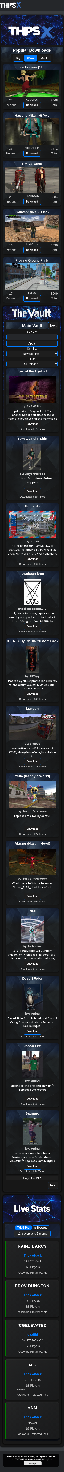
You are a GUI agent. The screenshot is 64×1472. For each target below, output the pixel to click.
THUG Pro (23, 1227)
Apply (32, 343)
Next (53, 325)
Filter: (32, 358)
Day (18, 58)
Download (32, 105)
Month (44, 58)
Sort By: (32, 348)
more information (36, 1459)
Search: (32, 331)
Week (30, 58)
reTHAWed (40, 1227)
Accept (32, 1463)
